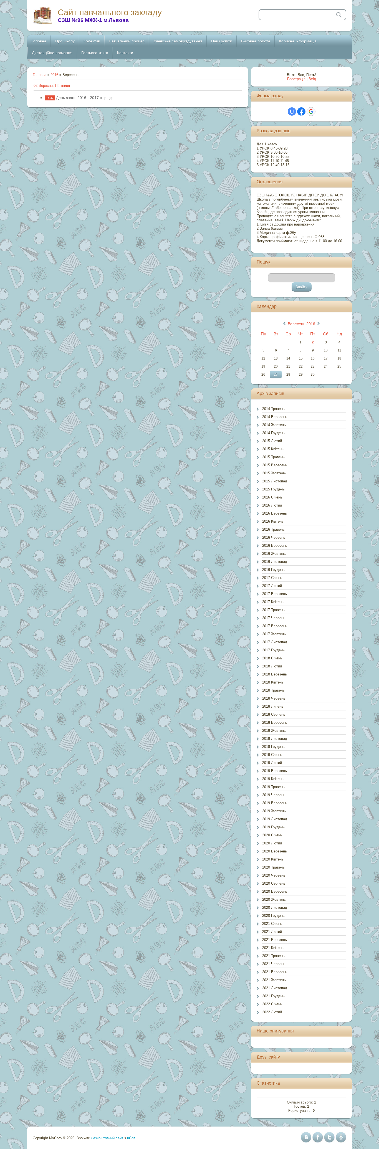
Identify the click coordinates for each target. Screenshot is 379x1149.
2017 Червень (273, 618)
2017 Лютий (272, 586)
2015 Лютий (272, 441)
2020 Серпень (273, 883)
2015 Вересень (274, 465)
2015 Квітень (273, 449)
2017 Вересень (274, 626)
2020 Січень (272, 835)
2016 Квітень (273, 521)
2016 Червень (273, 537)
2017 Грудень (273, 650)
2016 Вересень (274, 545)
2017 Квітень (273, 602)
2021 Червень (273, 964)
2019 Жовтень (274, 811)
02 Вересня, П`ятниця (52, 85)
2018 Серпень (273, 714)
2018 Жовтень (274, 730)
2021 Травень (273, 956)
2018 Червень (273, 698)
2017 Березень (274, 594)
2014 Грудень (273, 433)
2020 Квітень (273, 859)
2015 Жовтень (274, 473)
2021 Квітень (273, 948)
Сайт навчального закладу (110, 12)
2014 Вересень (274, 417)
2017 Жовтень (274, 634)
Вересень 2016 (301, 323)
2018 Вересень (274, 722)
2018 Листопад (274, 739)
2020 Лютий (272, 843)
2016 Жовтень (274, 553)
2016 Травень (273, 529)
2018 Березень (274, 674)
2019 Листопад (274, 819)
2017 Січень (272, 578)
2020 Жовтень (274, 899)
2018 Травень (273, 690)
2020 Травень (273, 867)
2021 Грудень (273, 996)
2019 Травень (273, 787)
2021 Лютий (272, 932)
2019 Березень (274, 771)
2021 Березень (274, 940)
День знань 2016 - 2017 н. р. (82, 97)
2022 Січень (272, 1004)
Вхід (312, 79)
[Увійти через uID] (292, 111)
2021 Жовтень (274, 980)
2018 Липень (272, 706)
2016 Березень (274, 513)
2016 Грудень (273, 570)
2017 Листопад (274, 642)
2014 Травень (273, 409)
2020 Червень (273, 875)
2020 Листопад (274, 907)
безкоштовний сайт (107, 1138)
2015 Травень (273, 457)
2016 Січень (272, 497)
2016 (54, 75)
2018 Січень (272, 658)
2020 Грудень (273, 915)
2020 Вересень (274, 891)
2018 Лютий (272, 666)
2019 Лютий (272, 763)
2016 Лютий (272, 505)
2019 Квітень (273, 779)
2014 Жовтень (274, 425)
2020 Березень (274, 851)
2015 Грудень (273, 489)
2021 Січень (272, 924)
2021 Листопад (274, 988)
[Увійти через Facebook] (301, 111)
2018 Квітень (273, 682)
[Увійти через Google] (311, 111)
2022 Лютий (272, 1012)
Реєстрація (296, 79)
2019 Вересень (274, 803)
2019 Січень (272, 755)
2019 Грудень (273, 827)
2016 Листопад (274, 562)
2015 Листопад (274, 481)
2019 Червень (273, 795)
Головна (39, 75)
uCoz (131, 1138)
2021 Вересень (274, 972)
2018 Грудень (273, 747)
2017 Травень (273, 610)
